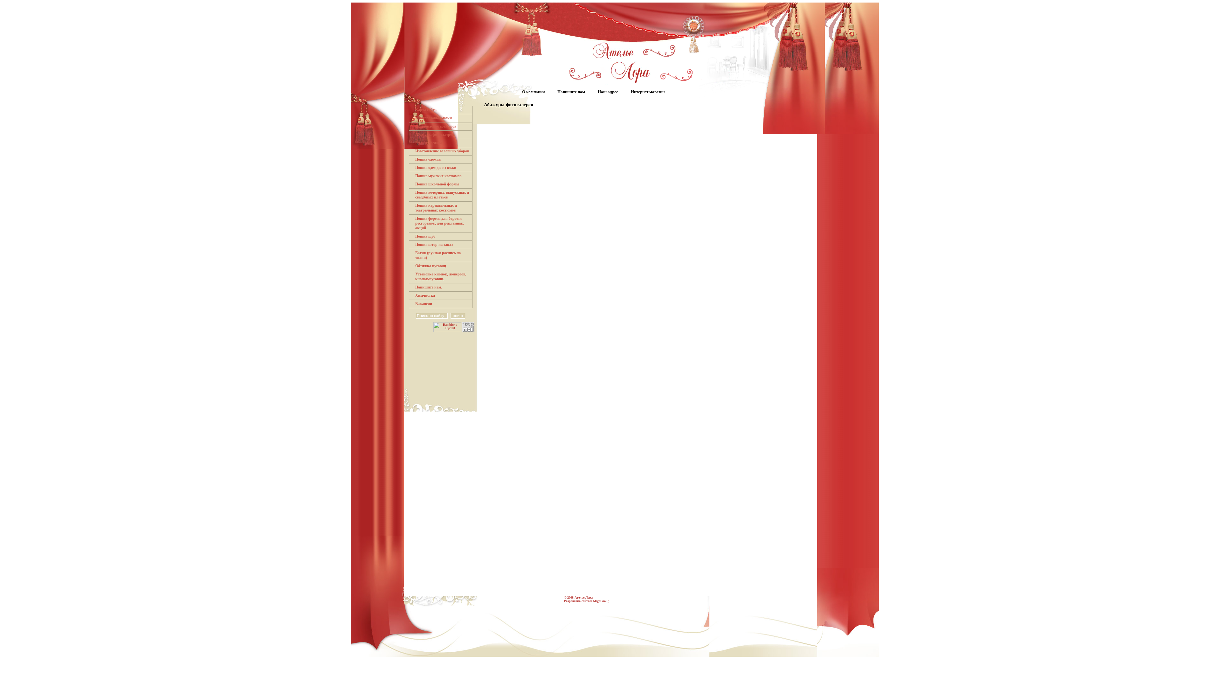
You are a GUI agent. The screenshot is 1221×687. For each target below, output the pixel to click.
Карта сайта (426, 110)
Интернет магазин (648, 91)
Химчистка (425, 295)
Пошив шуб (425, 236)
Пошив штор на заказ (434, 244)
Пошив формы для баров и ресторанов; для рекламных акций (439, 223)
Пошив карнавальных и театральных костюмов (436, 207)
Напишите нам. (428, 287)
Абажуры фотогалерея (434, 134)
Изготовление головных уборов (442, 151)
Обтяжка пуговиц (430, 266)
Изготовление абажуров (435, 126)
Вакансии (423, 304)
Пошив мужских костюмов (438, 176)
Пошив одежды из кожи (435, 167)
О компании (533, 91)
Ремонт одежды (428, 143)
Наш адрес (608, 91)
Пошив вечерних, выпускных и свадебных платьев (442, 194)
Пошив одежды (428, 159)
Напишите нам (571, 91)
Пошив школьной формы (437, 184)
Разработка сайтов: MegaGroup (587, 601)
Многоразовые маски (433, 118)
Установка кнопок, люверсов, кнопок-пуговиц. (440, 276)
